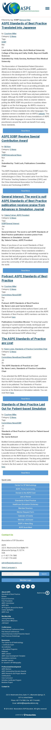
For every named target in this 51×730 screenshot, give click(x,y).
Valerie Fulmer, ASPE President (16, 215)
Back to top (41, 593)
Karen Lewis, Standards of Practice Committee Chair (25, 349)
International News (13, 155)
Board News (22, 357)
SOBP (4, 42)
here (13, 317)
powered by (19, 715)
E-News (13, 36)
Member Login (25, 580)
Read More (25, 131)
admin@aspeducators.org (12, 563)
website (41, 114)
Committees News (9, 295)
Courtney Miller (10, 33)
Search (44, 574)
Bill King (7, 147)
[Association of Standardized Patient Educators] (21, 14)
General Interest (12, 223)
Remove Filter (25, 20)
